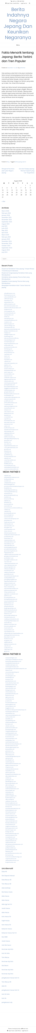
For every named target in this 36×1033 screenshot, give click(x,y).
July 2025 (4, 226)
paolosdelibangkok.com (10, 612)
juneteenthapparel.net (11, 849)
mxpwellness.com (9, 770)
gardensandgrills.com (10, 796)
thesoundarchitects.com (11, 783)
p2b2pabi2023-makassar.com (11, 477)
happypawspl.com (8, 552)
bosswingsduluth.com (9, 597)
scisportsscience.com (10, 858)
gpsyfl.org (6, 651)
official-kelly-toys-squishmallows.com (13, 633)
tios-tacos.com (9, 724)
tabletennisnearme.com (10, 644)
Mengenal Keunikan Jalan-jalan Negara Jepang (8, 171)
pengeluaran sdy (7, 1002)
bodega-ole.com (9, 831)
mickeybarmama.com (9, 617)
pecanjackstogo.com (10, 729)
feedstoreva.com (8, 638)
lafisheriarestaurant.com (10, 590)
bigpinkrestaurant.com (10, 379)
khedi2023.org (7, 488)
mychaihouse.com (8, 604)
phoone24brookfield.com (10, 615)
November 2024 (7, 243)
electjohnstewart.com (10, 840)
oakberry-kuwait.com (9, 572)
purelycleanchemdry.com (10, 347)
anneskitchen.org (9, 713)
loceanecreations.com (11, 815)
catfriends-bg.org (8, 298)
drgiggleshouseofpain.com (11, 388)
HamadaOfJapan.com (9, 340)
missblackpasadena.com (11, 711)
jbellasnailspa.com (9, 603)
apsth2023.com (8, 462)
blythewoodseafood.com (10, 610)
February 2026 (6, 213)
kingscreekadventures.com (11, 343)
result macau (6, 908)
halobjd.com (7, 333)
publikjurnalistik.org (10, 848)
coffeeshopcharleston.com (11, 563)
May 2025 (5, 230)
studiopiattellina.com (9, 577)
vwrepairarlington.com (11, 658)
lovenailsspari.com (9, 570)
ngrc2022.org (7, 419)
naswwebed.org (8, 435)
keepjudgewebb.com (10, 787)
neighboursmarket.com (11, 826)
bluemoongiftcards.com (11, 803)
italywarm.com (9, 851)
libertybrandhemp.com (11, 822)
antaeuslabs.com (8, 345)
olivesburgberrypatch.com (12, 747)
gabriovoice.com (9, 697)
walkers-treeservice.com (11, 765)
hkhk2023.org (7, 451)
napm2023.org (7, 453)
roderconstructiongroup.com (11, 518)
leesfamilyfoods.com (9, 420)
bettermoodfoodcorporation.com (12, 307)
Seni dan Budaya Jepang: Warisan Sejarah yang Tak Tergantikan (26, 171)
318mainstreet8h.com (9, 569)
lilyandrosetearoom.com (11, 745)
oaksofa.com (7, 646)
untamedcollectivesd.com (11, 769)
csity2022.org (7, 511)
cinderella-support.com (10, 377)
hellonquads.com (8, 524)
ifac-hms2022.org (8, 504)
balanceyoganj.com (9, 324)
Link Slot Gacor (6, 945)
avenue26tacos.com (10, 706)
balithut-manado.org (9, 437)
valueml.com (7, 361)
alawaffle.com (9, 718)
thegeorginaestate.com (10, 608)
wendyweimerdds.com (10, 370)
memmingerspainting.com (10, 383)
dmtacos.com (8, 670)
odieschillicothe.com (9, 545)
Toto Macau (5, 957)
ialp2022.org (7, 500)
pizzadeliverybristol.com (10, 549)
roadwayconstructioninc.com (11, 619)
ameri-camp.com (8, 372)
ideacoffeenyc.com (9, 543)
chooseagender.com (9, 311)
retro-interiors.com (9, 411)
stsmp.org (6, 316)
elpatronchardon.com (9, 583)
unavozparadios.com (9, 529)
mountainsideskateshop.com (12, 808)
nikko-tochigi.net (9, 799)
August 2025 (6, 224)
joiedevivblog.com (10, 819)
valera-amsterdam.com (11, 821)
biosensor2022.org (9, 499)
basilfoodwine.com (10, 797)
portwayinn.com (9, 779)
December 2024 (6, 241)
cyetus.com (7, 426)
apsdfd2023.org (8, 454)
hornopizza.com (9, 674)
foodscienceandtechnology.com (13, 857)
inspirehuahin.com (9, 381)
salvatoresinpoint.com (9, 399)
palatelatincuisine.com (11, 684)
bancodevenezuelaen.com (11, 306)
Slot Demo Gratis (7, 892)
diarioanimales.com (9, 526)
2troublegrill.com (9, 760)
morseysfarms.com (9, 630)
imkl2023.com (7, 458)
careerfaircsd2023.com (10, 460)
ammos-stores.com (10, 813)
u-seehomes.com (8, 404)
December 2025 (6, 217)
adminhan (22, 67)
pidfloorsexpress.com (9, 304)
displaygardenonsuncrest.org (11, 635)
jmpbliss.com (7, 365)
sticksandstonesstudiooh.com (13, 763)
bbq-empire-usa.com (9, 637)
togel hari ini (24, 3)
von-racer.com (7, 561)
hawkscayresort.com (9, 522)
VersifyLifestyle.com (9, 341)
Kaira (19, 1028)
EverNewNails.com (9, 395)
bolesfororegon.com (10, 830)
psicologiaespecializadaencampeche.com (16, 668)
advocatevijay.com (9, 431)
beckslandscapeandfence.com (13, 661)
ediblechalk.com (8, 642)
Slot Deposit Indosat (8, 876)
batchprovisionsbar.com (10, 624)
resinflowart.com (9, 699)
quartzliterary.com (8, 574)
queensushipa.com (9, 368)
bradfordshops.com (9, 428)
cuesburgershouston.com (12, 666)
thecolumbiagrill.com (9, 484)
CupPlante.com (8, 354)
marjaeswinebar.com (9, 540)
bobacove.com (8, 613)
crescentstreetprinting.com (12, 672)
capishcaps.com (8, 649)
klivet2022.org (7, 502)
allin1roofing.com (9, 785)
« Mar (3, 201)
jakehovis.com (7, 595)
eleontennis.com (8, 424)
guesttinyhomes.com (10, 681)
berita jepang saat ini (20, 162)
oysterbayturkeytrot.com (11, 742)
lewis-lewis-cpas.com (9, 422)
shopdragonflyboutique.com (11, 621)
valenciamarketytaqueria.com (13, 715)
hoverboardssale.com (9, 313)
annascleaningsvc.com (11, 738)
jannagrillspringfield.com (10, 579)
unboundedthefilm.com (10, 297)
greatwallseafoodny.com (11, 693)
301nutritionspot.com (10, 812)
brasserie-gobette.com (10, 626)
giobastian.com (9, 751)
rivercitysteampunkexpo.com (12, 805)
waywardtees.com (8, 302)
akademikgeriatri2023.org (10, 490)
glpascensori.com (9, 753)
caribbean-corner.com (11, 801)
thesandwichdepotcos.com (11, 386)
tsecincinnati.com (8, 517)
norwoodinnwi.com (10, 824)
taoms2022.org (8, 506)
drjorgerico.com (8, 367)
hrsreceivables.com (9, 374)
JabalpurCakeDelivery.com (11, 331)
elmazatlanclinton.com (10, 542)
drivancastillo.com (10, 790)
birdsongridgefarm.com (11, 817)
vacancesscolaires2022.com (11, 469)
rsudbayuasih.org (9, 846)
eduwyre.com (7, 410)
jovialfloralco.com (8, 401)
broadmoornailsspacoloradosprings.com (15, 709)
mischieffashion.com (9, 408)
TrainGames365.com (9, 327)
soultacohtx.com (8, 647)
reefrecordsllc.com (10, 717)
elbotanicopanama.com (10, 533)
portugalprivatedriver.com (10, 560)
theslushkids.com (9, 749)
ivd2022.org (7, 509)
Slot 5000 (4, 937)
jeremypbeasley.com (9, 384)
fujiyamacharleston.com (10, 581)
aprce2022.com (8, 440)
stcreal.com (7, 358)
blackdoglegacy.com (10, 686)
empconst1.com (8, 376)
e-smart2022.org (8, 417)
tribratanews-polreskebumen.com (14, 844)
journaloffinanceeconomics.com (13, 853)
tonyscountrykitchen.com (10, 601)
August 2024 (6, 250)
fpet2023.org (7, 415)
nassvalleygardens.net (11, 839)
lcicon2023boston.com (9, 465)
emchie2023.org (8, 493)
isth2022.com (7, 475)
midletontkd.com (9, 794)
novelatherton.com (10, 837)
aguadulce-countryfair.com (11, 594)
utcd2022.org (7, 497)
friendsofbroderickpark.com (11, 576)
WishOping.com (8, 349)
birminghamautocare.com (10, 599)
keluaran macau (7, 929)
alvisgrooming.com (9, 606)
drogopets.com (8, 640)
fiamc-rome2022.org (9, 586)
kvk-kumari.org (9, 855)
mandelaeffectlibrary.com (10, 320)
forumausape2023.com (10, 456)
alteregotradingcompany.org (11, 438)
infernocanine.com (10, 772)
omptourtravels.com (10, 842)
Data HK (4, 871)
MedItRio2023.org (8, 463)
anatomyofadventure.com (12, 788)
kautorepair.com (8, 538)
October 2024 (6, 246)
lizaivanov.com (9, 679)
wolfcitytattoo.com (10, 740)
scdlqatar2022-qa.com (9, 482)
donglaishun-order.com (10, 585)
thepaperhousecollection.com (13, 774)
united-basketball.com (11, 722)
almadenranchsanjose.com (11, 429)
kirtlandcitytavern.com (11, 810)
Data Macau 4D (6, 880)
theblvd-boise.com (9, 413)
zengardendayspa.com (11, 731)
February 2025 (6, 237)
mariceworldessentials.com (11, 588)
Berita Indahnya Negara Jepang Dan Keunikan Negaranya (18, 23)
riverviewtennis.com (9, 631)
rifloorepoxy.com (9, 754)
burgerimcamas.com (10, 862)
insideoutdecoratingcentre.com (12, 397)
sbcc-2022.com (7, 444)
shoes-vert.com (8, 531)
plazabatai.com (8, 520)
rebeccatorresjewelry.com (10, 363)
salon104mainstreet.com (10, 565)
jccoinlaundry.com (8, 536)
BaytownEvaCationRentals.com (12, 329)
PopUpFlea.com (8, 359)
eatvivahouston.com (10, 688)
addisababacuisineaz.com (12, 860)
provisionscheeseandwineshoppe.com (14, 486)
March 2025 (5, 235)
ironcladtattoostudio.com (11, 735)
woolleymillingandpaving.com (12, 756)
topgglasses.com (9, 708)
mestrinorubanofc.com (11, 835)
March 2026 (5, 211)
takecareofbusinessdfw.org (11, 338)
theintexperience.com (9, 295)
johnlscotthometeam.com (10, 402)
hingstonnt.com (8, 309)
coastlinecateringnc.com (11, 665)
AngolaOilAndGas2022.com (11, 445)
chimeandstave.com (10, 692)
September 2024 (7, 248)
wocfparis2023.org (8, 479)
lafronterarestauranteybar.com (13, 744)
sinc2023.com (7, 481)
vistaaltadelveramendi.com (12, 663)
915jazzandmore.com (9, 592)
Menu (18, 45)
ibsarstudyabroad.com (10, 513)
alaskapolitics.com (8, 315)
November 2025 (7, 220)
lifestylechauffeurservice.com (11, 393)
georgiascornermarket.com (11, 556)
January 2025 (6, 239)
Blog (8, 162)
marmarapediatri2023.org (10, 491)
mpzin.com (7, 356)
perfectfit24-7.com (8, 558)
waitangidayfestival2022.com (11, 467)
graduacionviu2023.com (11, 727)
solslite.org (8, 778)
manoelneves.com (9, 318)
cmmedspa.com (9, 792)
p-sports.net (8, 701)
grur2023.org (7, 449)
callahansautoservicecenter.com (12, 554)
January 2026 (6, 215)
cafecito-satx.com (9, 726)
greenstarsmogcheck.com (10, 551)
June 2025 (5, 228)
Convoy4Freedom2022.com (11, 447)
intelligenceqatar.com (9, 334)
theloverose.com (9, 695)
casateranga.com (9, 762)
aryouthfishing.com (10, 720)
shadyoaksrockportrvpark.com (12, 534)
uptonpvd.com (9, 758)
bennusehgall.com (9, 515)
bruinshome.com (9, 736)
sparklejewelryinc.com (11, 733)
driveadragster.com (10, 675)
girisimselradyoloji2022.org (11, 495)
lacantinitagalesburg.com (10, 547)
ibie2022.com (7, 442)
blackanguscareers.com (11, 828)
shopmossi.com (9, 767)
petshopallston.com (10, 704)
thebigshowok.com (10, 690)
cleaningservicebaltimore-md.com (14, 659)
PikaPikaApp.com (8, 336)
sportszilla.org (7, 622)
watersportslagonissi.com (10, 406)
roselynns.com (8, 322)
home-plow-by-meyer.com (12, 683)
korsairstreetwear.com (11, 702)
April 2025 (5, 233)
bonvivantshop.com (9, 352)
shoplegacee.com (8, 350)
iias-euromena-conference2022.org (13, 508)
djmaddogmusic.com (10, 781)
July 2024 (4, 252)
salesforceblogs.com (9, 325)
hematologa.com (9, 677)
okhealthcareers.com (9, 293)
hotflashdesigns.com (9, 390)
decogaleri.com (8, 527)
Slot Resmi (5, 965)
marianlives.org (8, 300)
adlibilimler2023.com (9, 433)
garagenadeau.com (9, 392)
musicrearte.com (8, 628)
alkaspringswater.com (9, 567)
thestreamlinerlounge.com (12, 833)
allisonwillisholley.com (11, 776)
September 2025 (7, 222)
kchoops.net (8, 806)
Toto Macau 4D (6, 884)
